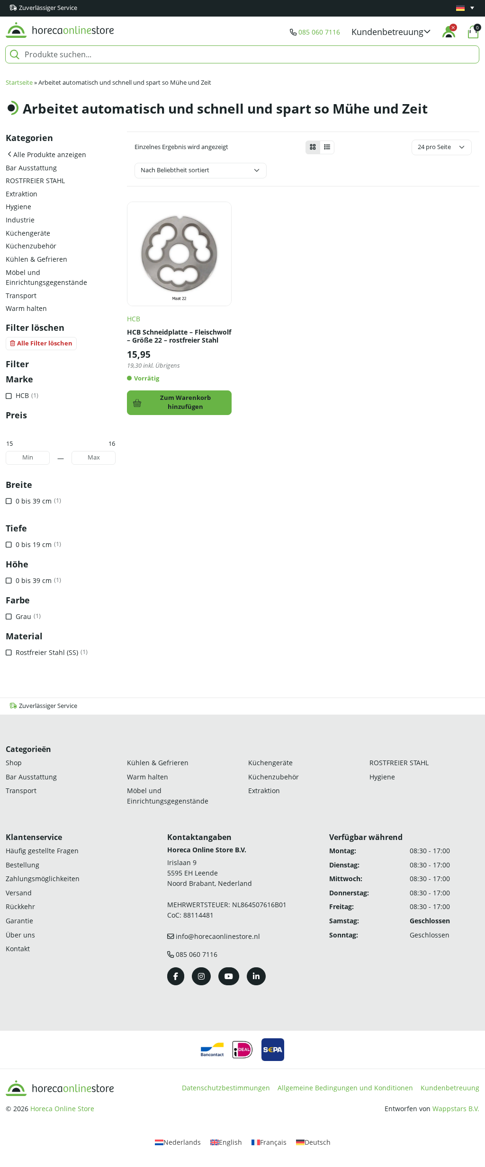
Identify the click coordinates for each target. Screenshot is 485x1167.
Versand (19, 892)
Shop (14, 762)
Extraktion (21, 193)
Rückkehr (20, 906)
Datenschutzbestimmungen (226, 1087)
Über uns (20, 934)
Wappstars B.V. (455, 1108)
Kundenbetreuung (450, 1087)
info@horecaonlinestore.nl (218, 936)
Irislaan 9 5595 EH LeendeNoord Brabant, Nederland (209, 872)
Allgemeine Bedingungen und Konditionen (345, 1087)
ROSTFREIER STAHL (35, 180)
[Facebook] (175, 976)
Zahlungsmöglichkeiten (43, 878)
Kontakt (18, 948)
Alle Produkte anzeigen (49, 154)
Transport (21, 295)
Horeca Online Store (62, 1108)
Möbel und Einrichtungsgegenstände (46, 277)
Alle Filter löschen (44, 343)
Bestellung (22, 864)
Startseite (19, 83)
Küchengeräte (28, 233)
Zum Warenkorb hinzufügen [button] (185, 402)
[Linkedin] (256, 976)
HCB (133, 318)
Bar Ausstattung (31, 167)
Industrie (20, 219)
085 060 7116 (319, 31)
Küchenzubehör (31, 245)
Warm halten (26, 308)
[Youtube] (228, 976)
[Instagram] (201, 976)
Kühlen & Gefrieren (36, 259)
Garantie (19, 920)
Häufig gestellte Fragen (42, 850)
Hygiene (18, 206)
